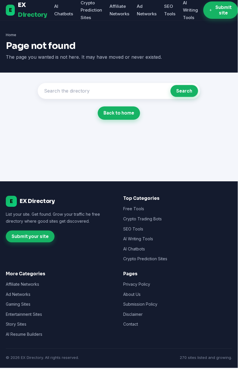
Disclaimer (133, 314)
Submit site (223, 10)
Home (11, 34)
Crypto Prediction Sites (91, 10)
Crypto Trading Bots (142, 218)
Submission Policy (140, 304)
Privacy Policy (136, 284)
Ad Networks (18, 294)
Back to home (118, 113)
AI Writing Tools (190, 10)
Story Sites (16, 324)
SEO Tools (133, 228)
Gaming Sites (18, 304)
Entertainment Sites (24, 314)
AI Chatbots (134, 248)
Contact (130, 324)
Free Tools (133, 208)
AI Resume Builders (24, 334)
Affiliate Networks (22, 284)
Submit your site (30, 236)
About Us (132, 294)
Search (184, 91)
